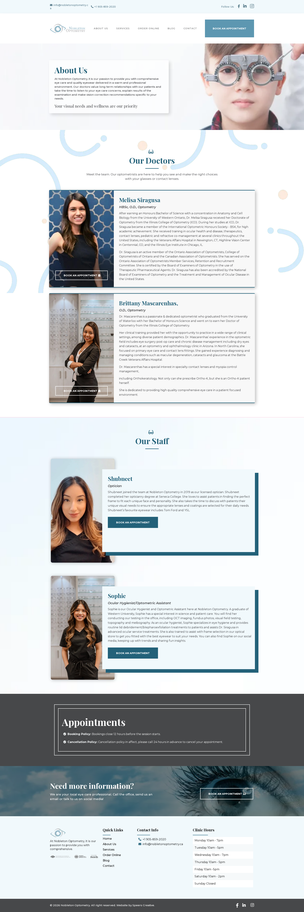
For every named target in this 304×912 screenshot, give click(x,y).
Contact (108, 865)
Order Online (112, 855)
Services (109, 849)
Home (107, 838)
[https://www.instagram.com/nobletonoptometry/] (251, 6)
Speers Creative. (143, 905)
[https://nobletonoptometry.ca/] (67, 28)
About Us (109, 844)
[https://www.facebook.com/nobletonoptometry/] (239, 6)
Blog (106, 860)
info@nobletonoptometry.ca (163, 844)
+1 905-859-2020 (105, 6)
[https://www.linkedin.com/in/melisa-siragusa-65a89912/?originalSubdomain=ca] (245, 6)
